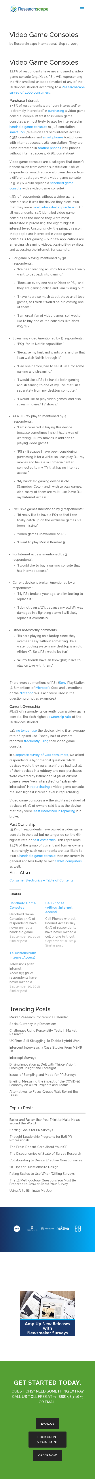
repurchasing (40, 787)
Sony (62, 682)
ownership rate (60, 717)
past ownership (44, 840)
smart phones (53, 137)
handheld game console (38, 856)
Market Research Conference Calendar (39, 1017)
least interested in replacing (54, 811)
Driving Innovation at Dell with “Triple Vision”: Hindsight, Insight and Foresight (43, 1066)
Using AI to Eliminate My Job (31, 1190)
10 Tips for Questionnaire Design (34, 1167)
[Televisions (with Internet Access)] (27, 972)
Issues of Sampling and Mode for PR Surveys (43, 1074)
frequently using (36, 741)
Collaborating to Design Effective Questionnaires (46, 1160)
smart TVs (17, 132)
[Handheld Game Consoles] (27, 922)
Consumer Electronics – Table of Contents (41, 880)
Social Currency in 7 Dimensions (33, 1024)
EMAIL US (47, 1423)
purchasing (56, 111)
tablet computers (68, 861)
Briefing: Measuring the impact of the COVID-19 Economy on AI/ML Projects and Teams (45, 1083)
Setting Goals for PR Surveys (31, 1130)
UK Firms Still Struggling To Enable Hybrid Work (45, 1041)
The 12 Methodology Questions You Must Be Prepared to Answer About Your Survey (43, 1182)
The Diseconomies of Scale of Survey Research (45, 1153)
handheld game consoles (28, 127)
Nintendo (26, 693)
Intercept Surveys (23, 1058)
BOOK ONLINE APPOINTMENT (47, 1439)
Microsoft (43, 688)
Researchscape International (35, 43)
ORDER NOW (47, 1455)
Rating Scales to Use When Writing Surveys (42, 1173)
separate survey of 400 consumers (41, 755)
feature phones (50, 148)
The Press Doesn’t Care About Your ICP (38, 1147)
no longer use (26, 730)
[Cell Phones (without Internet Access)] (63, 924)
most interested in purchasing (55, 207)
